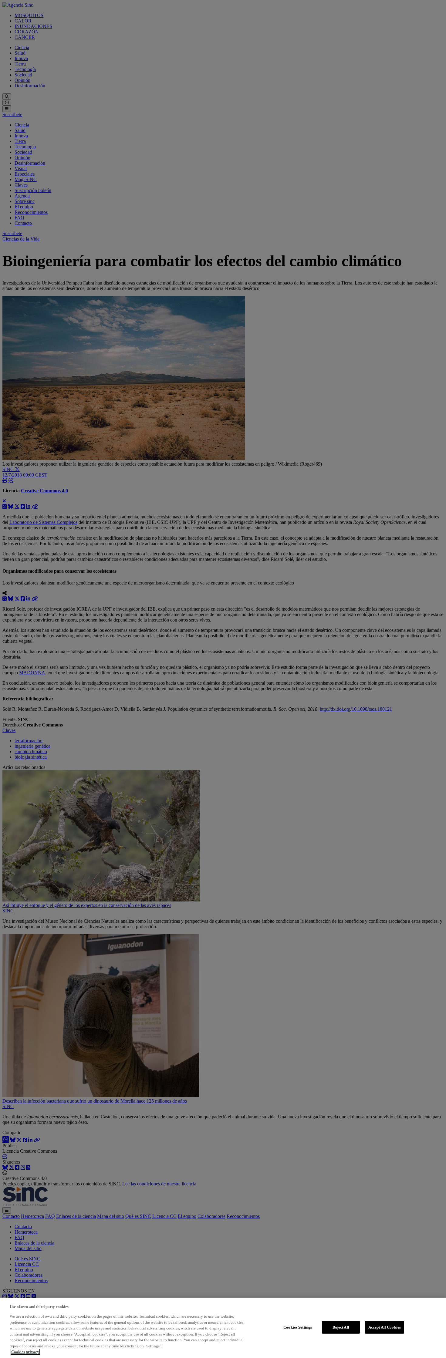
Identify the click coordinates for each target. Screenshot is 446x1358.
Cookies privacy (25, 1352)
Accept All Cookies (384, 1327)
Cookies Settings (297, 1327)
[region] (223, 1328)
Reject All (341, 1327)
